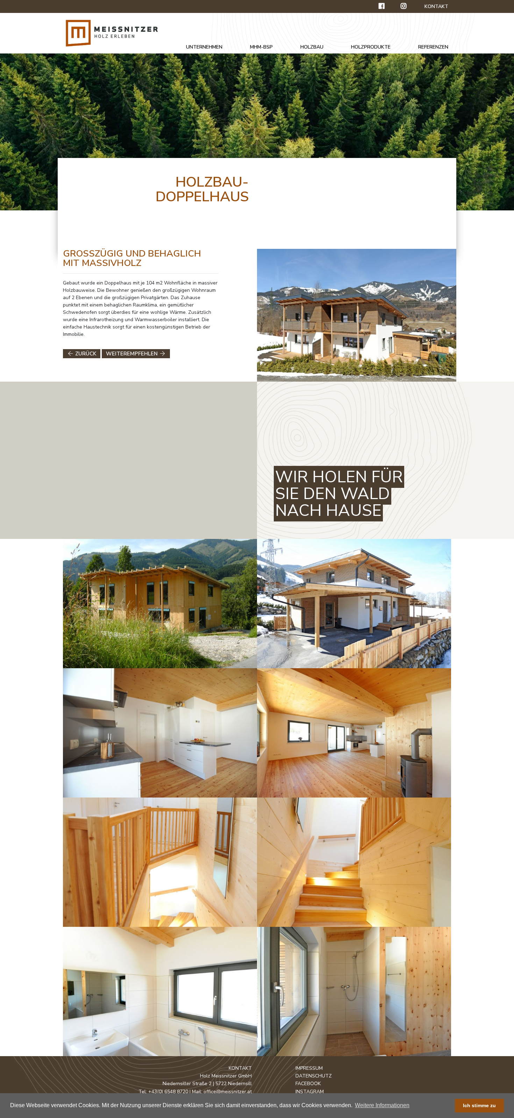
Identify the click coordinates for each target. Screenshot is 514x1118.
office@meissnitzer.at (228, 1091)
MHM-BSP (261, 47)
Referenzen (433, 47)
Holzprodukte (371, 47)
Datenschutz (313, 1076)
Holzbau (311, 47)
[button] (413, 1106)
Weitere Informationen (382, 1105)
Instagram (309, 1091)
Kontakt (436, 6)
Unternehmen (204, 47)
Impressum (309, 1068)
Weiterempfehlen (132, 353)
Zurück (85, 353)
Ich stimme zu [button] (479, 1105)
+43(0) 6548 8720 (168, 1091)
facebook (308, 1083)
